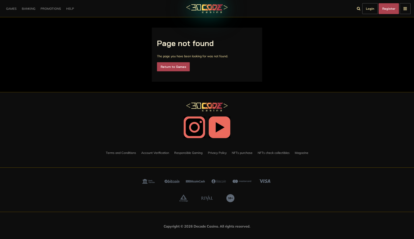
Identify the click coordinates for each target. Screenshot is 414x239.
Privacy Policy (217, 153)
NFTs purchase (242, 153)
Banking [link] (28, 9)
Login (370, 9)
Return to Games (173, 67)
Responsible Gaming (188, 153)
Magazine (301, 153)
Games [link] (11, 9)
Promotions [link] (51, 9)
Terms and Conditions (121, 153)
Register (388, 9)
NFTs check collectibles (274, 153)
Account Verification (155, 153)
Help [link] (70, 9)
